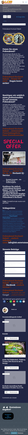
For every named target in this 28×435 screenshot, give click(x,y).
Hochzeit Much (20, 221)
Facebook (10, 285)
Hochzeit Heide (6, 216)
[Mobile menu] (26, 2)
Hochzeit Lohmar (14, 219)
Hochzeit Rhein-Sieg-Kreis (8, 223)
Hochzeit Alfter (8, 211)
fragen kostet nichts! (12, 82)
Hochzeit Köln (21, 218)
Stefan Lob (14, 309)
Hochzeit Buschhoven (11, 214)
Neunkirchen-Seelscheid (15, 230)
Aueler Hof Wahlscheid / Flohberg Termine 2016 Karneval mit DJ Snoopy (13, 257)
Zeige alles (21, 17)
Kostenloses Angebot (8, 416)
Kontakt (8, 252)
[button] (4, 301)
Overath (9, 231)
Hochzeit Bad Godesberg (17, 211)
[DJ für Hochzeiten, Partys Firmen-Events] (7, 2)
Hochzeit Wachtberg (18, 228)
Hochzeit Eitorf (19, 214)
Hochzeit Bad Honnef (7, 212)
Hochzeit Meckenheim (11, 221)
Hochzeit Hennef (14, 218)
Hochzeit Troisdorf (10, 228)
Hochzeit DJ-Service (14, 174)
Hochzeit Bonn (15, 212)
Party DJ (14, 231)
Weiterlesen (20, 433)
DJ (4, 211)
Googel (6, 294)
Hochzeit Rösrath (12, 225)
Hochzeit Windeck (6, 230)
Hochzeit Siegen (17, 226)
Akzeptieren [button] (14, 433)
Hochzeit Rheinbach (16, 223)
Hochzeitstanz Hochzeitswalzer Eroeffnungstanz (11, 270)
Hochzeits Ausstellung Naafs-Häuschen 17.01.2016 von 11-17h (15, 264)
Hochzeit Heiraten (10, 217)
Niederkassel (5, 231)
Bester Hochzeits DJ (12, 275)
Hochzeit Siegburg (10, 226)
